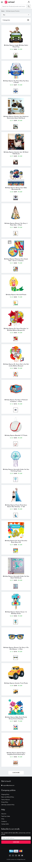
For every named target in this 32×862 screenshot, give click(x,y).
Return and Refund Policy (7, 797)
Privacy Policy (4, 802)
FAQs (2, 819)
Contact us (4, 821)
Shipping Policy (5, 794)
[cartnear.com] (9, 2)
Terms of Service (5, 799)
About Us (3, 814)
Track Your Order (5, 816)
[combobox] (16, 14)
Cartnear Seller (5, 824)
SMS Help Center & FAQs (7, 804)
